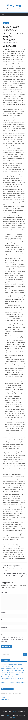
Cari (25, 654)
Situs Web (4, 627)
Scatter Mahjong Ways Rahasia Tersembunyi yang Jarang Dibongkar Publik (13, 568)
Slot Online (5, 23)
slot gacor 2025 (5, 699)
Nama (3, 612)
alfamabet (3, 697)
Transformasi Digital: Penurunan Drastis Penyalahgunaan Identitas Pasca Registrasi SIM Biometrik (13, 678)
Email (3, 620)
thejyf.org (14, 5)
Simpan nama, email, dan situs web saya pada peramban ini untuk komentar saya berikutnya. (12, 639)
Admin (15, 42)
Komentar (4, 592)
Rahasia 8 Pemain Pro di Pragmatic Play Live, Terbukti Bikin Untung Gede (14, 575)
